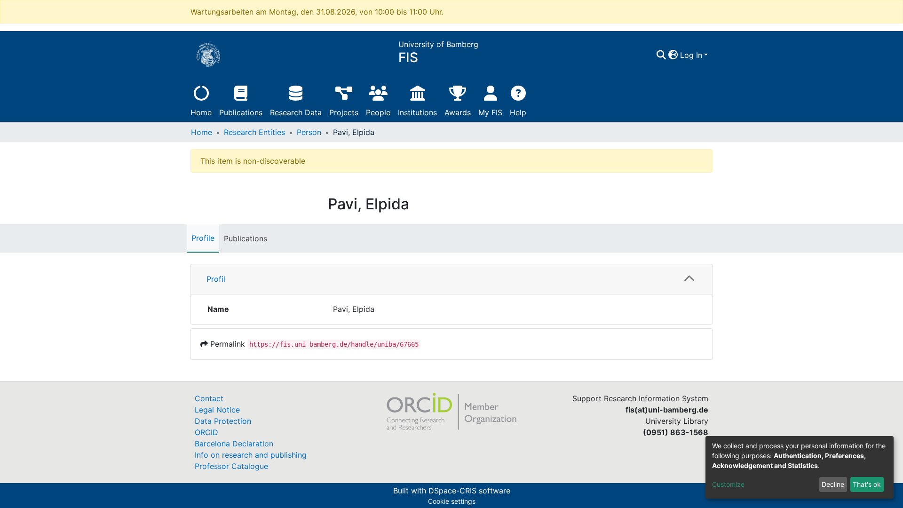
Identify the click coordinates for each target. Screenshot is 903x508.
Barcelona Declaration (234, 443)
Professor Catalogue (231, 466)
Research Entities (254, 132)
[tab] (451, 279)
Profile (202, 238)
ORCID (206, 432)
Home (201, 112)
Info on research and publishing (251, 455)
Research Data (296, 112)
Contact (209, 398)
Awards (457, 112)
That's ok (867, 484)
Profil (215, 279)
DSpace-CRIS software (469, 490)
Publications (240, 112)
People (378, 112)
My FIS (490, 112)
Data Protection (223, 421)
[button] (673, 55)
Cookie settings (451, 501)
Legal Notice (217, 409)
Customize (728, 484)
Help (518, 112)
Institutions (417, 112)
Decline (833, 484)
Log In (691, 55)
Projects (343, 112)
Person (309, 132)
